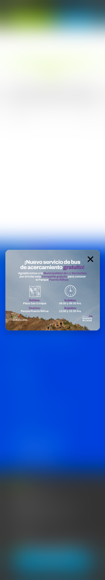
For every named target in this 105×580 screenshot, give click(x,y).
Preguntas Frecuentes (26, 422)
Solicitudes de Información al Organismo (40, 409)
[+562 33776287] (10, 532)
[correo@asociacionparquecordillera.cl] (10, 520)
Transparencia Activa (24, 397)
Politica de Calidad (22, 385)
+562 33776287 (26, 531)
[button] (90, 259)
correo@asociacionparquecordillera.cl (42, 519)
